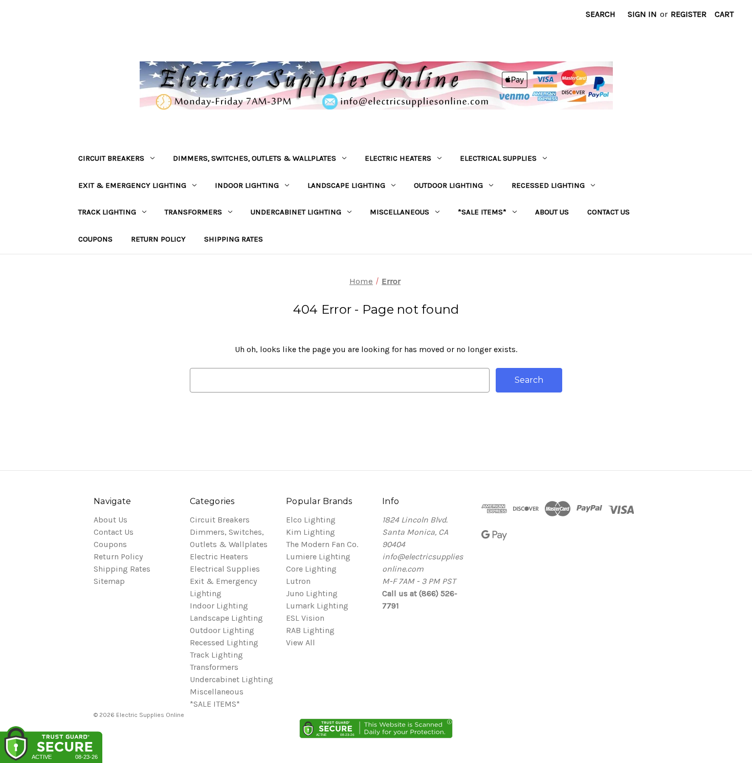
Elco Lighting (311, 520)
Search (600, 14)
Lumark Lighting (317, 606)
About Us (552, 211)
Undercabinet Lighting (296, 211)
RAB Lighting (310, 630)
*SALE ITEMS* (482, 211)
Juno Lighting (312, 593)
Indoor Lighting (247, 185)
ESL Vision (305, 618)
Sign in (642, 14)
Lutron (298, 581)
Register (688, 14)
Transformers (193, 211)
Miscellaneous (399, 211)
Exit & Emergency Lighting (132, 185)
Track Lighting (107, 211)
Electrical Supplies (498, 158)
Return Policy (158, 239)
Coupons (95, 239)
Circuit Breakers (111, 158)
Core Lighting (311, 569)
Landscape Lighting (346, 185)
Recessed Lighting (548, 185)
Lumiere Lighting (318, 556)
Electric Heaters (398, 158)
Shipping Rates (233, 239)
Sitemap (109, 581)
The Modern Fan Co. (322, 544)
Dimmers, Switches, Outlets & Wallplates (254, 158)
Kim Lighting (310, 532)
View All (300, 642)
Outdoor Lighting (448, 185)
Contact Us (608, 211)
